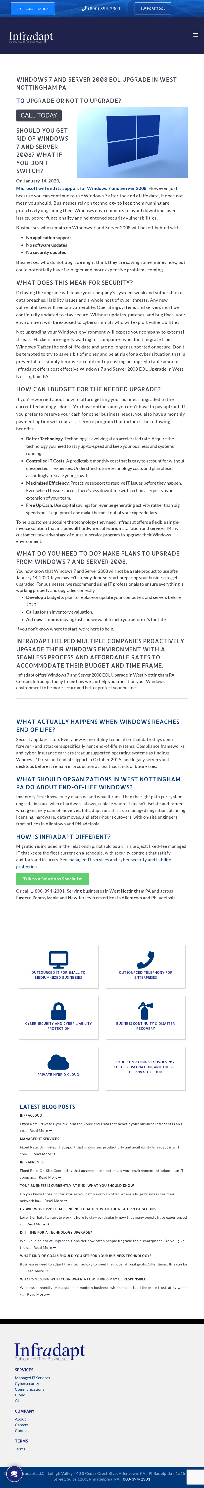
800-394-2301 (136, 1479)
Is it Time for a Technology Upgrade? (56, 1232)
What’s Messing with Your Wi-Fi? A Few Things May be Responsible (83, 1279)
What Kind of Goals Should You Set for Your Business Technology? (85, 1256)
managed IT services (88, 859)
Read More (39, 1130)
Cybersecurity (27, 1383)
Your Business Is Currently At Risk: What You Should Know (77, 1185)
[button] (196, 34)
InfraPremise (32, 1162)
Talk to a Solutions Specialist (52, 878)
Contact (22, 1430)
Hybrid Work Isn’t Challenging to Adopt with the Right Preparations (87, 1209)
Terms (20, 1448)
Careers (21, 1424)
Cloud (20, 1394)
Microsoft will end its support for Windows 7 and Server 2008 (81, 188)
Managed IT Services (39, 1139)
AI (17, 1400)
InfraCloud (31, 1115)
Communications (29, 1389)
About (20, 1419)
